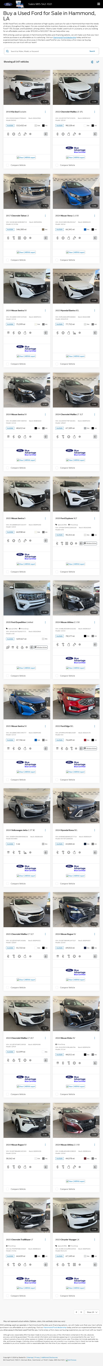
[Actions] (45, 111)
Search (92, 51)
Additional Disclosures (49, 1357)
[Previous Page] (76, 1312)
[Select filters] (92, 62)
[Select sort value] (97, 61)
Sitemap (30, 1357)
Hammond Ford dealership (64, 37)
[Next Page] (81, 1312)
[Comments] (46, 134)
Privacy (37, 1357)
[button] (47, 87)
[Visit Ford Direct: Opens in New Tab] (71, 1360)
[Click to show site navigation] (99, 4)
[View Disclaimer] (30, 134)
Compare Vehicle (18, 165)
